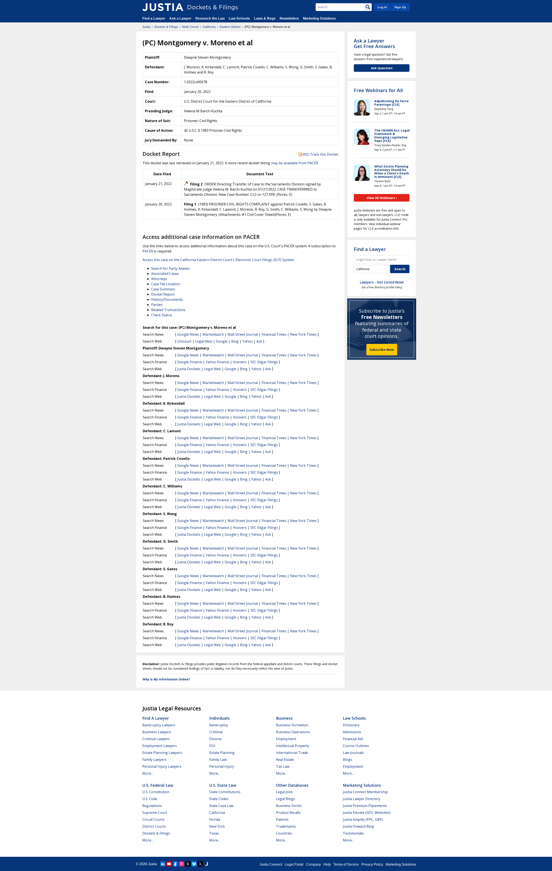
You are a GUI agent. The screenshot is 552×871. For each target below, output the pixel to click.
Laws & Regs (265, 18)
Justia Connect (270, 864)
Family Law (218, 759)
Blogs (347, 759)
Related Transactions (168, 309)
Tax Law (282, 766)
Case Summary (163, 289)
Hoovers (240, 362)
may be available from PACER (294, 163)
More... (147, 773)
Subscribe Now (382, 349)
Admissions (352, 732)
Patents (282, 819)
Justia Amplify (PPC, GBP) (363, 819)
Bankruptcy (218, 725)
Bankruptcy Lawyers (158, 725)
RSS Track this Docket (320, 154)
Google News (188, 334)
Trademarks (286, 826)
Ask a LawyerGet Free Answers (374, 43)
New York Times (303, 334)
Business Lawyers (156, 732)
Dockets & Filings (156, 833)
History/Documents (167, 299)
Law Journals (353, 752)
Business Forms (289, 805)
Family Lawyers (154, 759)
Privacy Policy (372, 864)
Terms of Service (346, 864)
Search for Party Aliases (170, 268)
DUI (212, 745)
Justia (152, 864)
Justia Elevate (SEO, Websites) (366, 812)
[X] (200, 863)
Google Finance (189, 362)
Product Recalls (288, 812)
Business (284, 718)
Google (221, 341)
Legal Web (203, 341)
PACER (148, 251)
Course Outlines (356, 745)
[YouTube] (169, 863)
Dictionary (351, 725)
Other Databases (292, 785)
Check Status (161, 315)
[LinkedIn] (162, 863)
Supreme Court (154, 812)
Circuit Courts (153, 819)
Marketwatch (213, 334)
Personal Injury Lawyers (161, 766)
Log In (382, 7)
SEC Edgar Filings (264, 362)
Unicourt (184, 341)
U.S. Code (149, 798)
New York (217, 826)
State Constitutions (224, 792)
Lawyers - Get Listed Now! (382, 282)
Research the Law (210, 18)
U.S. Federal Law (157, 785)
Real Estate (285, 759)
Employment (286, 738)
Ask (259, 341)
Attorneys (159, 278)
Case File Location (165, 284)
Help (327, 864)
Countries (284, 833)
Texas (214, 833)
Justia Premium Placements (365, 805)
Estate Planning (222, 752)
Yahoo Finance (217, 362)
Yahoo (247, 341)
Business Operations (293, 732)
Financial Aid (353, 738)
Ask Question (381, 68)
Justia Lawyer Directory (361, 798)
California (217, 812)
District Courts (154, 826)
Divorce (215, 738)
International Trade (292, 752)
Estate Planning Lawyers (162, 752)
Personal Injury (221, 766)
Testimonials (353, 833)
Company (313, 864)
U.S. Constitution (155, 792)
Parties (157, 304)
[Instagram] (181, 863)
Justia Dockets (188, 369)
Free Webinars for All (378, 90)
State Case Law (221, 805)
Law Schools (239, 18)
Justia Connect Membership (365, 792)
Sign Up (400, 7)
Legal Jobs (284, 792)
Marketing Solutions (319, 18)
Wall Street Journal (242, 334)
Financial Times (274, 334)
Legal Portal (294, 864)
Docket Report (163, 294)
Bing (235, 341)
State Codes (218, 798)
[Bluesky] (194, 863)
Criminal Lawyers (156, 738)
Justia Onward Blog (358, 826)
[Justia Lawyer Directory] (206, 863)
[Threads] (187, 863)
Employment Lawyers (159, 745)
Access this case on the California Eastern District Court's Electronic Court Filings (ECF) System (218, 259)
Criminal (216, 732)
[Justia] (162, 7)
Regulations (152, 805)
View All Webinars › (381, 198)
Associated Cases (165, 273)
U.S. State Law (222, 785)
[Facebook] (175, 863)
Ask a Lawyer (180, 18)
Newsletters (289, 18)
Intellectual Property (292, 745)
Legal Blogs (285, 798)
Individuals (219, 718)
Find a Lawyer (153, 18)
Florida (214, 819)
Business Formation (292, 725)
